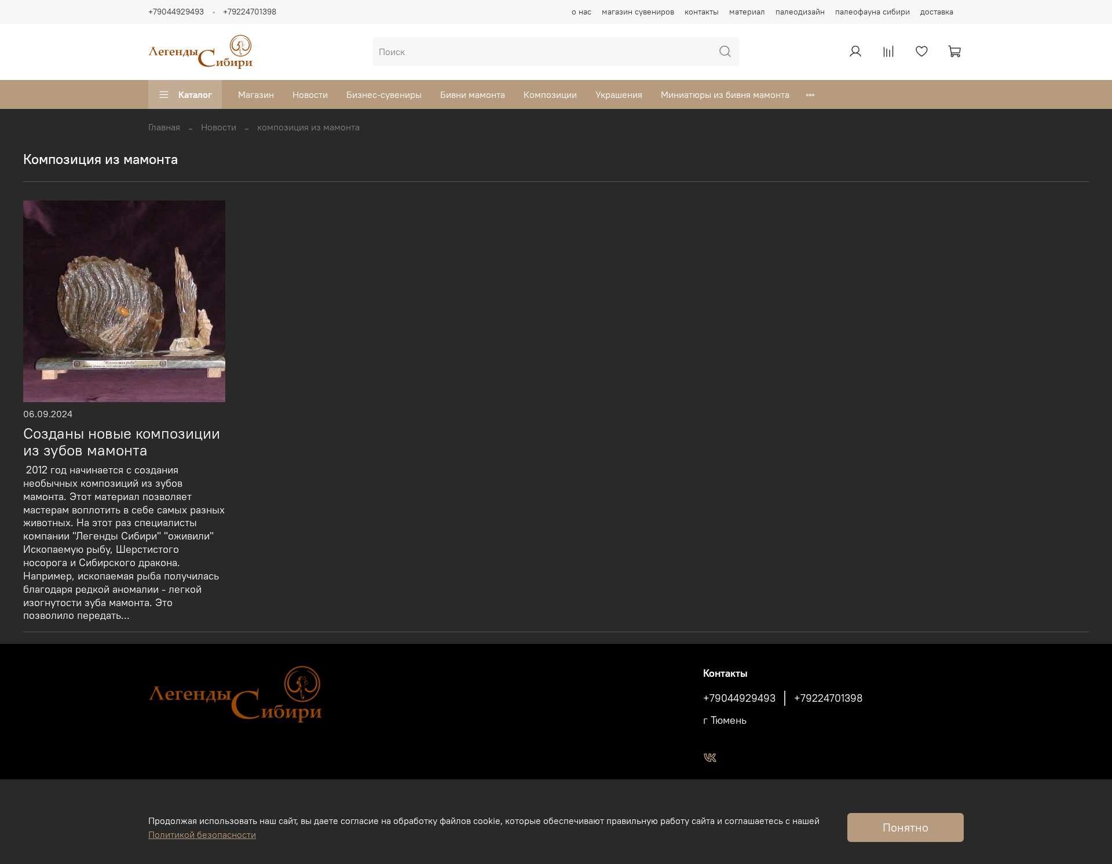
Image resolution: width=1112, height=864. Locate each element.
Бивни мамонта (472, 94)
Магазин (256, 94)
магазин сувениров (638, 11)
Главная (164, 127)
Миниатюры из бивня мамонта (725, 94)
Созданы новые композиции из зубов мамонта (121, 442)
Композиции (550, 94)
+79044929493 (176, 11)
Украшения (618, 94)
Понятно (905, 827)
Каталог (195, 94)
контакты (702, 11)
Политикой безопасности (202, 834)
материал (747, 11)
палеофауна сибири (872, 11)
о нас (581, 11)
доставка (936, 11)
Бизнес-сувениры (384, 94)
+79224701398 (249, 11)
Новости (310, 94)
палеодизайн (800, 11)
